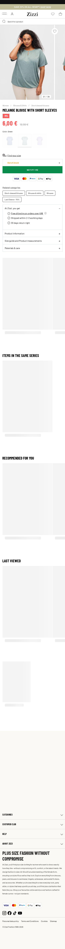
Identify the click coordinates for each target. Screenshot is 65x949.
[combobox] (32, 21)
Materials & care (12, 248)
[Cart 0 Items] (60, 14)
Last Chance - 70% (12, 199)
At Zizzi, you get (12, 208)
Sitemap (53, 921)
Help (4, 834)
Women (6, 105)
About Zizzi (7, 843)
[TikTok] (15, 913)
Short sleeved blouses (40, 105)
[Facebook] (10, 913)
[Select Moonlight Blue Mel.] (10, 140)
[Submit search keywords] (4, 21)
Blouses (50, 193)
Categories (7, 814)
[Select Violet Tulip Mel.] (39, 140)
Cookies (44, 921)
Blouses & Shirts (20, 105)
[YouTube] (20, 913)
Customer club (9, 824)
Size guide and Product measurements (23, 240)
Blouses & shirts (34, 193)
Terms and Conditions (30, 921)
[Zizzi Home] (32, 13)
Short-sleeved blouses (14, 193)
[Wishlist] (55, 31)
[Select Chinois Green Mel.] (25, 140)
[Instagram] (4, 913)
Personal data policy (10, 921)
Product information (14, 233)
